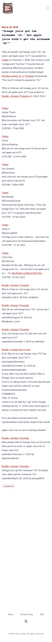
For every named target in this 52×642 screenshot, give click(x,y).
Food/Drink (8, 486)
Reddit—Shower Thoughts (15, 96)
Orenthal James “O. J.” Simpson (18, 76)
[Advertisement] (26, 517)
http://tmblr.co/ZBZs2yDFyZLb (27, 273)
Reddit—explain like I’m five (16, 349)
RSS (42, 614)
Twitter (5, 60)
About (10, 614)
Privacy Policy (26, 614)
